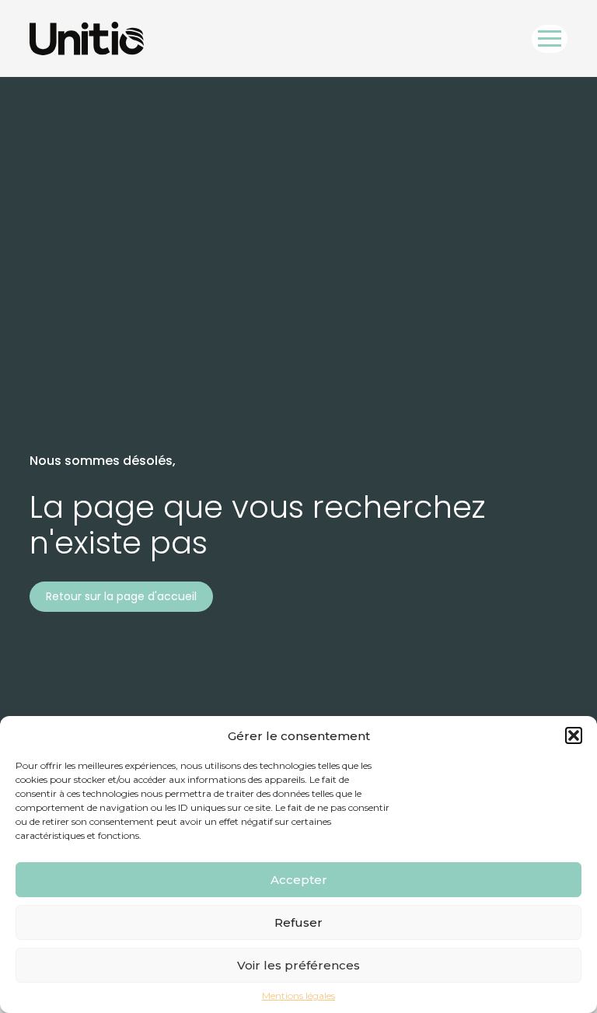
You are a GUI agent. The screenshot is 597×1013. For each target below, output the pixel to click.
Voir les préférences (298, 965)
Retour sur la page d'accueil (121, 596)
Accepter (299, 879)
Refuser (298, 922)
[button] (573, 735)
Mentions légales (298, 995)
